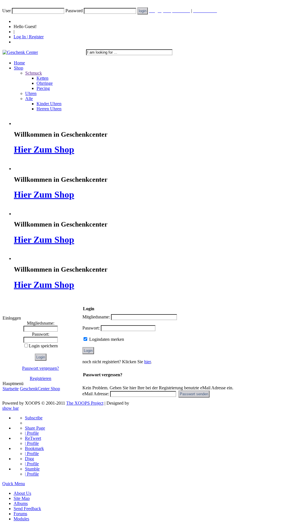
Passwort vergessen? (40, 368)
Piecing (43, 88)
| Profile (32, 433)
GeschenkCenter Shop (40, 388)
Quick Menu (13, 483)
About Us (22, 493)
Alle (29, 98)
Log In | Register (29, 36)
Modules (21, 518)
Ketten (42, 78)
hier (147, 361)
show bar (10, 408)
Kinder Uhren (49, 103)
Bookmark (34, 448)
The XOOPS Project (84, 403)
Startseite (11, 388)
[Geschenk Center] (20, 52)
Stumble (32, 468)
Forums (20, 513)
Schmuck (33, 73)
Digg (29, 458)
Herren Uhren (49, 108)
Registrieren (40, 378)
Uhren (31, 93)
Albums (21, 503)
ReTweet (33, 438)
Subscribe (33, 417)
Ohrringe (45, 83)
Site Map (22, 498)
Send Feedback (27, 508)
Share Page (35, 428)
